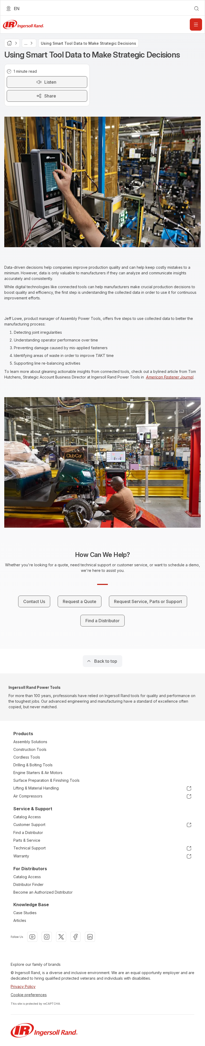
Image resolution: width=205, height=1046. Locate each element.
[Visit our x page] (61, 937)
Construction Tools (29, 749)
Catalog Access (27, 817)
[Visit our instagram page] (47, 937)
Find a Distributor (28, 832)
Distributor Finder (28, 884)
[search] (196, 8)
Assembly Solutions (30, 741)
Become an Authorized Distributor (43, 892)
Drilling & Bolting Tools (33, 765)
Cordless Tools (26, 757)
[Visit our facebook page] (75, 937)
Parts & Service (26, 840)
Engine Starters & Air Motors (37, 772)
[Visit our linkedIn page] (90, 937)
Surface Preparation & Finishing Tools (46, 780)
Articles (19, 920)
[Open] (196, 24)
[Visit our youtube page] (32, 937)
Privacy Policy (23, 986)
